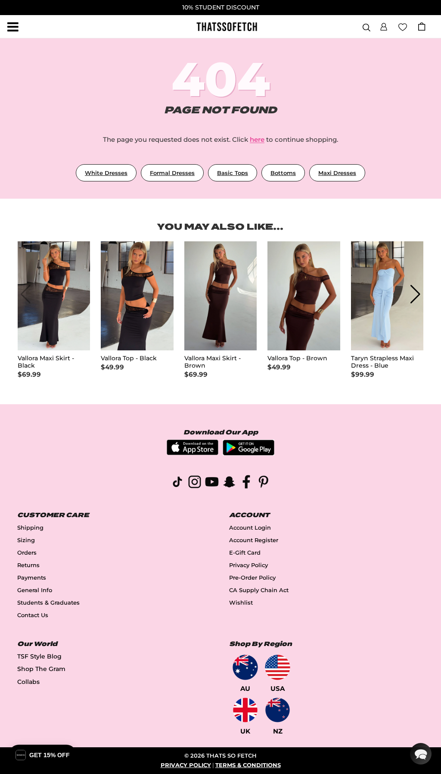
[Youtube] (211, 483)
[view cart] (421, 26)
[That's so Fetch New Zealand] (277, 710)
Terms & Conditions (248, 765)
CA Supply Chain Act (259, 590)
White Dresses (106, 172)
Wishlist (241, 602)
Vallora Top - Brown (297, 358)
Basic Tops (232, 172)
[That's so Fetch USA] (277, 667)
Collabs (28, 682)
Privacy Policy (248, 565)
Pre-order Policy (252, 577)
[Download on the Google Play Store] (248, 453)
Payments (31, 577)
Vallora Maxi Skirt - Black (46, 362)
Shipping (30, 527)
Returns (28, 565)
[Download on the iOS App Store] (192, 453)
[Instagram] (194, 483)
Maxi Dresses (337, 172)
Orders (27, 552)
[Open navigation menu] (12, 26)
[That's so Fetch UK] (245, 710)
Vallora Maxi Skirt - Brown (212, 362)
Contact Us (32, 615)
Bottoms (283, 172)
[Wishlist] (402, 26)
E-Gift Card (245, 552)
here (257, 139)
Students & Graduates (48, 602)
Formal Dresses (172, 172)
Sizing (26, 540)
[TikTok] (177, 483)
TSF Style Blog (39, 656)
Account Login (250, 527)
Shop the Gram (41, 669)
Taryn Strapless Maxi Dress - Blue (382, 362)
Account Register (253, 540)
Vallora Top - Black (129, 358)
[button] (383, 25)
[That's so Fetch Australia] (245, 667)
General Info (34, 590)
